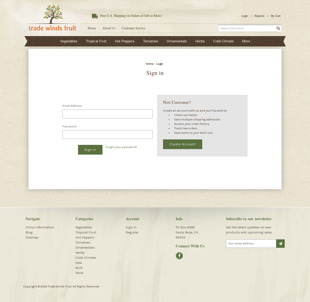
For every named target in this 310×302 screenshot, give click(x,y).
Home (92, 28)
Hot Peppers (125, 41)
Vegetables (68, 41)
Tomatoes (150, 41)
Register (259, 16)
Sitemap (32, 237)
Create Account (183, 144)
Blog (29, 232)
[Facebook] (179, 255)
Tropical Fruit (96, 41)
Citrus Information (40, 227)
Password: (69, 126)
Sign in (131, 227)
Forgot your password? (121, 147)
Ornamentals (177, 41)
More (246, 41)
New (78, 263)
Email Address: (72, 106)
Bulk (79, 268)
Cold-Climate (223, 41)
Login (244, 16)
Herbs (200, 41)
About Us (108, 28)
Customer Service (133, 28)
